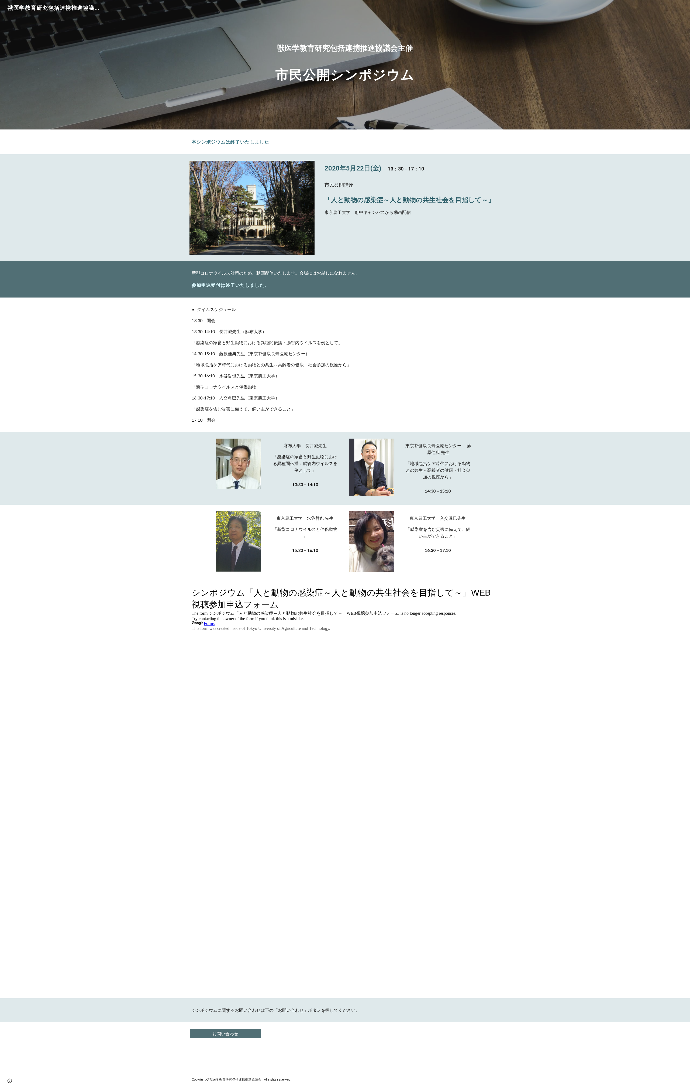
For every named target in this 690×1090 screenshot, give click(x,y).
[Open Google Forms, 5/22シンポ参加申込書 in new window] (490, 592)
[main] (345, 65)
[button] (9, 1081)
